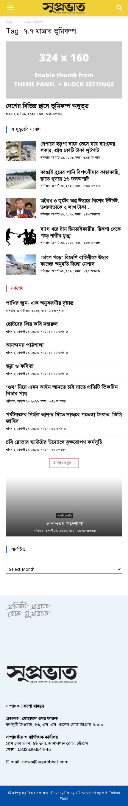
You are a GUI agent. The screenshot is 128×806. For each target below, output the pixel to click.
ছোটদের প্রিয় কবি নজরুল (32, 324)
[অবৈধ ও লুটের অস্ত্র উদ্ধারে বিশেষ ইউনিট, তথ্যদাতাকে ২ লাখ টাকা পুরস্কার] (21, 208)
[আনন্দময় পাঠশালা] (64, 506)
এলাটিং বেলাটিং (64, 515)
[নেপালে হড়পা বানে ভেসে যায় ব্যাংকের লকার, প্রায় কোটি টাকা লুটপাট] (21, 151)
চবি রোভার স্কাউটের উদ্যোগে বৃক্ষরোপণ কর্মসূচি (54, 442)
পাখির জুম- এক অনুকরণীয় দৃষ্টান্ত (40, 303)
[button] (10, 8)
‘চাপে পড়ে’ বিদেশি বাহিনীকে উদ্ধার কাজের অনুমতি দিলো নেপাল (74, 260)
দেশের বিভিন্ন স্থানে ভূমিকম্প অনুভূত (47, 106)
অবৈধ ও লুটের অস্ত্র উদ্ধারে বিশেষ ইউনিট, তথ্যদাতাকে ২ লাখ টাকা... (79, 204)
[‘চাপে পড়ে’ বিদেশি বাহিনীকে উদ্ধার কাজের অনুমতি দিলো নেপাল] (21, 264)
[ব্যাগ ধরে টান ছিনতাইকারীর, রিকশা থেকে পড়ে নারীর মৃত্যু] (21, 236)
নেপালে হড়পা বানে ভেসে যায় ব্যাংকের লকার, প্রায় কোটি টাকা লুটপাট (77, 147)
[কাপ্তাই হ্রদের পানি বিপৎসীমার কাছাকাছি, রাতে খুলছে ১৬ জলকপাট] (21, 179)
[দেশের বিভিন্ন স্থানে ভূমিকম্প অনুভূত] (64, 70)
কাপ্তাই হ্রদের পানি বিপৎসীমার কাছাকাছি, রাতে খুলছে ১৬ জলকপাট (80, 175)
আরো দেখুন (62, 462)
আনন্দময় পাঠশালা (25, 345)
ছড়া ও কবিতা (20, 366)
